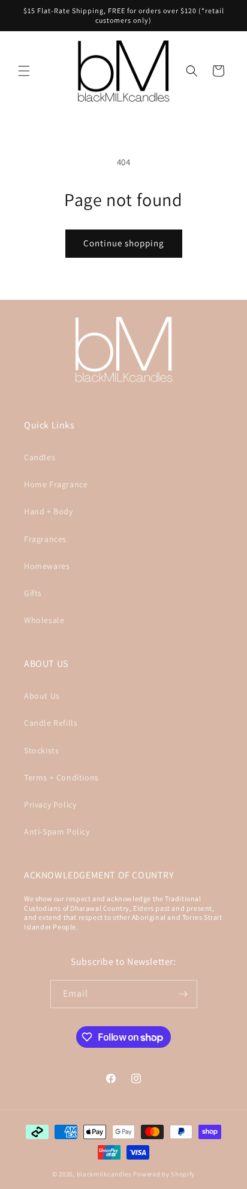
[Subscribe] (183, 994)
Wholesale (44, 620)
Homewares (47, 566)
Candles (39, 457)
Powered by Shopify (164, 1174)
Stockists (41, 750)
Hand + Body (48, 511)
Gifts (33, 593)
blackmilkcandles (104, 1174)
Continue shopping (123, 243)
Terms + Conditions (61, 777)
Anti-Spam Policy (57, 831)
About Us (42, 695)
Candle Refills (50, 722)
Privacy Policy (50, 804)
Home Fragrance (56, 484)
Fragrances (45, 539)
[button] (24, 71)
